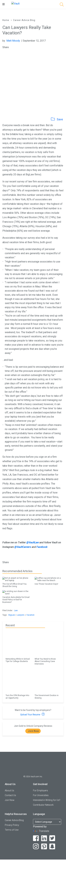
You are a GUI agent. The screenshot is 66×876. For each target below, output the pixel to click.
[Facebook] (36, 838)
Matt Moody (13, 40)
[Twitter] (52, 838)
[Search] (62, 5)
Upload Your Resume (30, 714)
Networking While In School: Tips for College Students (18, 660)
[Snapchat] (52, 846)
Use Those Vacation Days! (46, 584)
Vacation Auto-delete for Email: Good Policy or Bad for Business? (16, 599)
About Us (9, 790)
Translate (44, 831)
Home (5, 20)
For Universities (41, 795)
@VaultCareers (22, 546)
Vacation (30, 615)
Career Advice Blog (24, 20)
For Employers (40, 790)
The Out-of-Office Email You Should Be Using (14, 585)
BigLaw (11, 615)
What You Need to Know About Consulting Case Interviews (45, 661)
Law (16, 610)
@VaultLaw (32, 542)
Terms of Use (11, 830)
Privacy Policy (12, 825)
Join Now (33, 731)
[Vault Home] (15, 3)
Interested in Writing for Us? (46, 800)
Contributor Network (43, 805)
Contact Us (10, 795)
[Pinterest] (44, 846)
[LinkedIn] (44, 838)
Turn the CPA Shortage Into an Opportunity (17, 696)
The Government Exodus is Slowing (46, 696)
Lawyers (20, 615)
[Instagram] (36, 846)
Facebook (42, 546)
